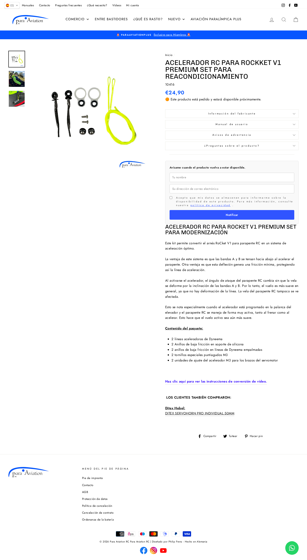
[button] (12, 5)
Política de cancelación (97, 506)
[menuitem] (77, 19)
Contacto (87, 485)
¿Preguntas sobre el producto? (232, 146)
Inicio (168, 55)
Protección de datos (95, 499)
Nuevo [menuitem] (174, 19)
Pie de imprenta (92, 478)
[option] (153, 35)
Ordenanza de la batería (98, 519)
